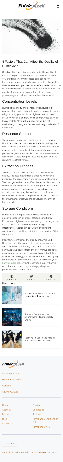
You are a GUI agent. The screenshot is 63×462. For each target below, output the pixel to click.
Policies (37, 414)
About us (6, 409)
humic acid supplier (12, 263)
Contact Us (8, 423)
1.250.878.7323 (10, 391)
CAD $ (9, 443)
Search (36, 405)
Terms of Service (41, 427)
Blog (4, 419)
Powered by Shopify (48, 452)
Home (5, 405)
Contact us (38, 409)
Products (7, 414)
